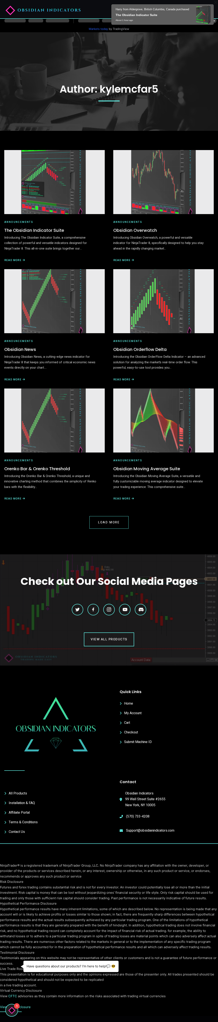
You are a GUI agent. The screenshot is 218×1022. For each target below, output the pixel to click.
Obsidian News (20, 349)
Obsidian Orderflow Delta (140, 349)
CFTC (12, 996)
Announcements (18, 222)
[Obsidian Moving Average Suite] (163, 420)
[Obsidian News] (54, 301)
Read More (13, 260)
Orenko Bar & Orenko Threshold (37, 469)
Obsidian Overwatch (135, 230)
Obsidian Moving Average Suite (146, 469)
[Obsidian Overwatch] (163, 182)
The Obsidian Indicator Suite (34, 230)
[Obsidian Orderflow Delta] (163, 301)
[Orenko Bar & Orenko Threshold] (54, 420)
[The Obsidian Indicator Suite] (54, 182)
